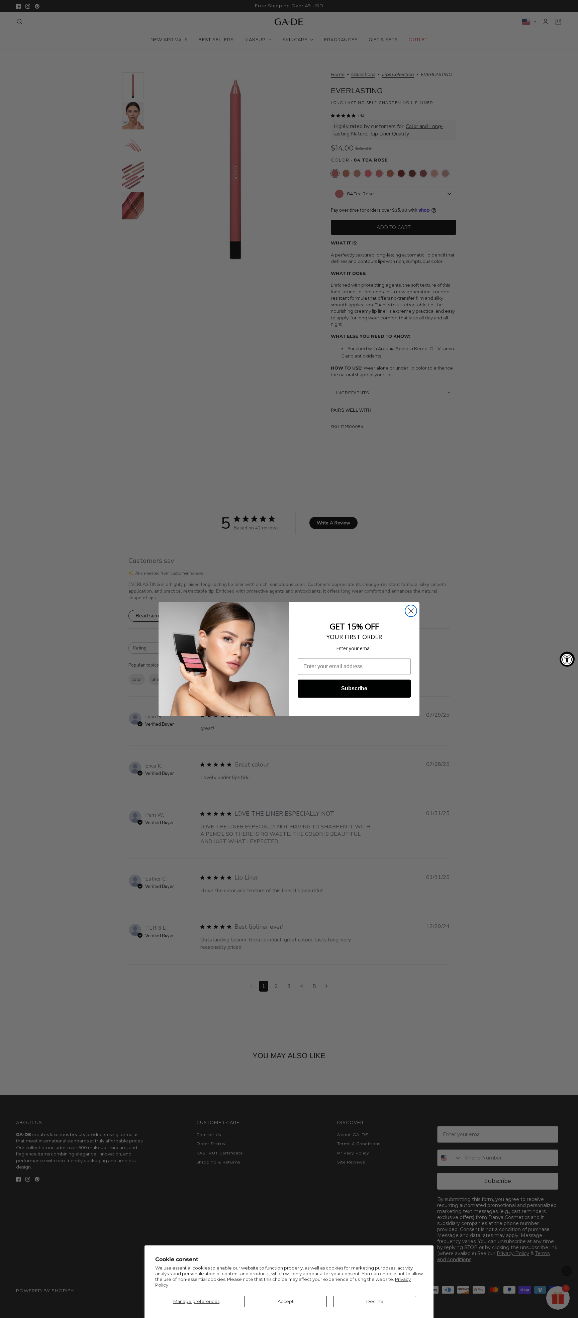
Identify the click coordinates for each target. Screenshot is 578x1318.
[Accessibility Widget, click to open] (567, 659)
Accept (286, 1301)
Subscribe (354, 688)
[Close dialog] (411, 611)
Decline (374, 1301)
